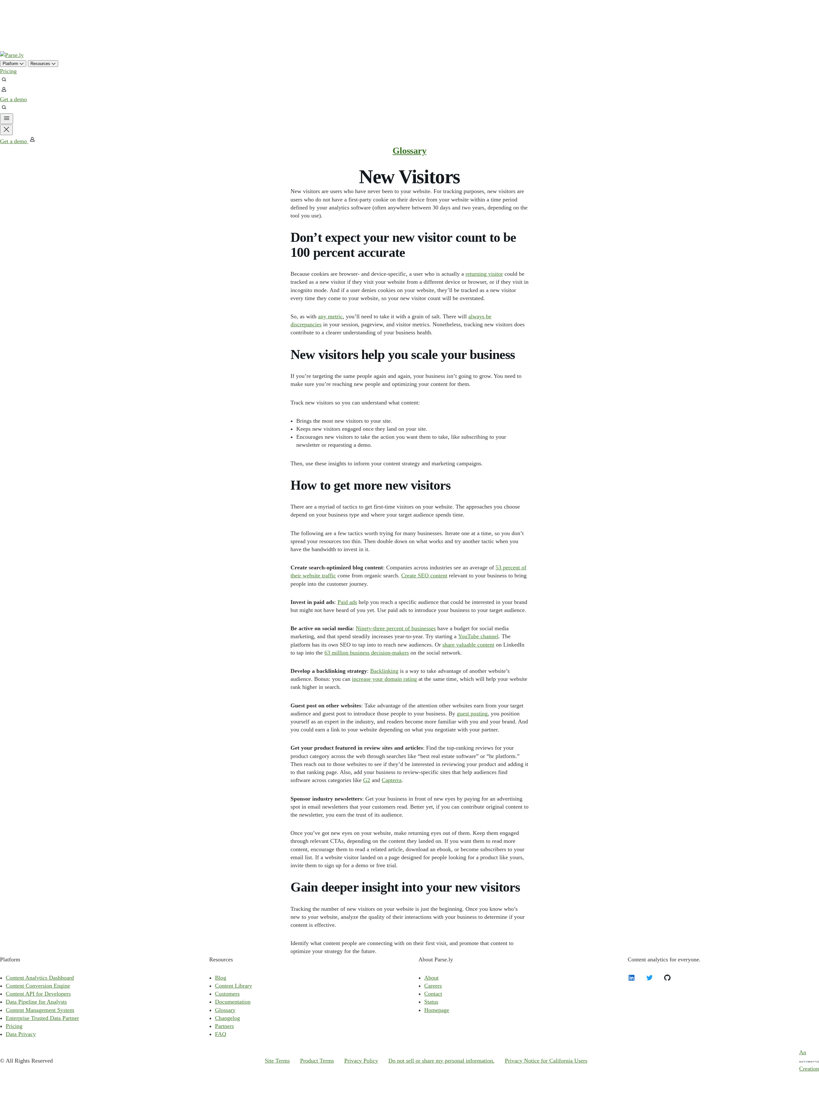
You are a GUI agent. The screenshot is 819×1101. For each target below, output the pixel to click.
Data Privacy (21, 1034)
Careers (433, 986)
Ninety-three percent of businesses (396, 628)
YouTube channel (478, 636)
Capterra (392, 780)
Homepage (436, 1010)
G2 (366, 780)
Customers (227, 994)
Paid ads (347, 602)
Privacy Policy (361, 1060)
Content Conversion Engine (38, 986)
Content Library (233, 986)
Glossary (409, 150)
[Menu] (6, 118)
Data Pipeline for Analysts (36, 1002)
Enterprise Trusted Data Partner (42, 1018)
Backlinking (384, 671)
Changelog (227, 1018)
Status (431, 1002)
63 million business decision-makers (366, 652)
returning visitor (484, 274)
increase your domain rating (384, 679)
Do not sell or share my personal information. (441, 1060)
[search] (4, 81)
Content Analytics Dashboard (40, 978)
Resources (41, 63)
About (431, 978)
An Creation (809, 1060)
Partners (224, 1026)
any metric (330, 316)
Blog (220, 978)
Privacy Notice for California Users (546, 1060)
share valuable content (468, 644)
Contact (433, 994)
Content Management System (40, 1010)
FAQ (220, 1034)
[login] (4, 91)
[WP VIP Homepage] (12, 55)
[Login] (32, 141)
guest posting (472, 713)
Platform (11, 63)
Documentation (232, 1002)
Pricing (8, 71)
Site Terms (277, 1060)
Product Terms (317, 1060)
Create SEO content (424, 575)
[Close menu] (6, 130)
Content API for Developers (38, 994)
